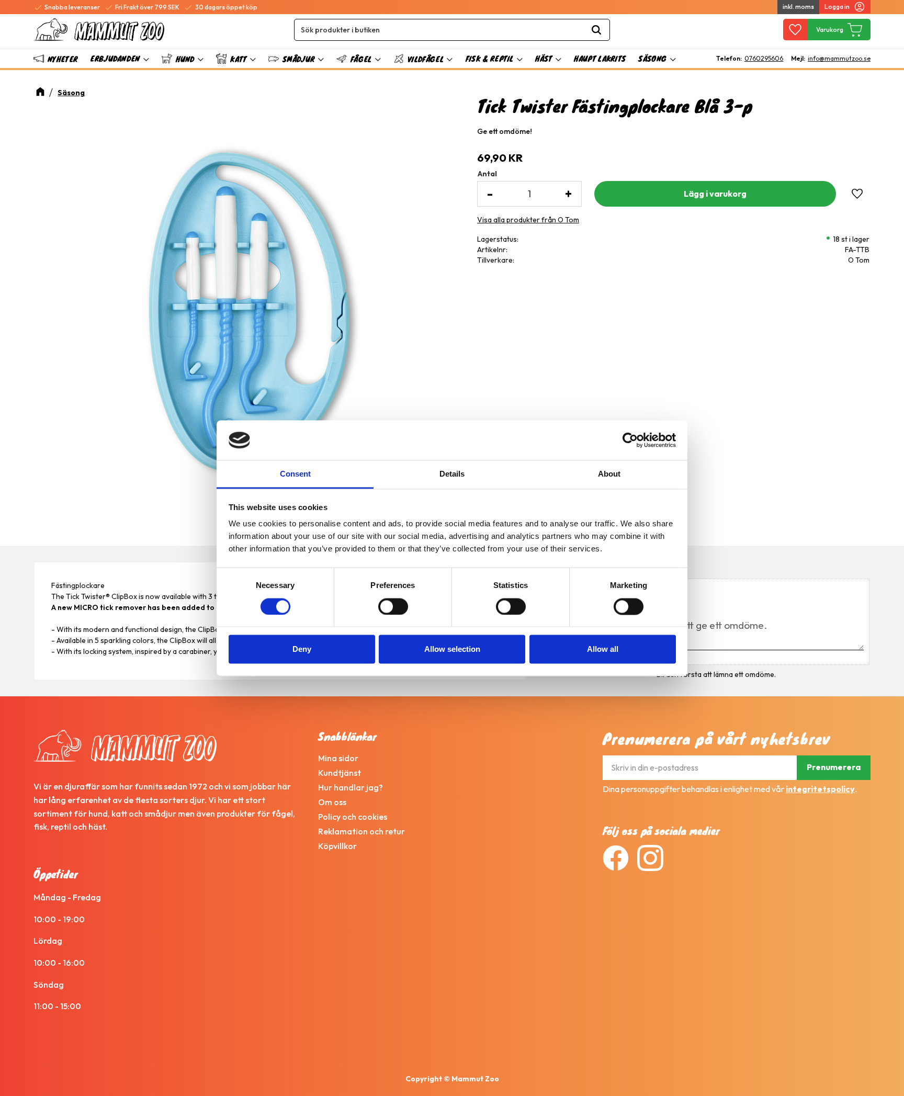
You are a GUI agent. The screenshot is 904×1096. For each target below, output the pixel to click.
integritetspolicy (820, 789)
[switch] (393, 606)
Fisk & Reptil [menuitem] (490, 58)
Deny (301, 649)
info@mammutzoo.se (839, 58)
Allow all (602, 649)
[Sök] (596, 29)
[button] (795, 30)
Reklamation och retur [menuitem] (361, 831)
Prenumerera (834, 767)
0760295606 (763, 58)
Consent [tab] (295, 474)
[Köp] (715, 194)
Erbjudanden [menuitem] (115, 58)
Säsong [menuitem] (652, 58)
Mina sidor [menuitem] (338, 758)
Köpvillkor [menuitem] (337, 846)
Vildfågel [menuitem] (426, 58)
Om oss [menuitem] (332, 802)
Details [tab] (452, 474)
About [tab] (609, 474)
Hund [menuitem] (185, 58)
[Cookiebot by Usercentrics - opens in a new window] (630, 440)
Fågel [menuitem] (361, 58)
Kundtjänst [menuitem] (339, 772)
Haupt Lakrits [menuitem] (600, 58)
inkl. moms (798, 6)
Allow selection (452, 649)
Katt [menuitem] (238, 58)
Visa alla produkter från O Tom (528, 219)
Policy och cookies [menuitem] (352, 816)
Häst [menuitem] (543, 58)
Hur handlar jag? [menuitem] (350, 787)
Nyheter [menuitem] (62, 58)
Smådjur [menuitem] (298, 58)
